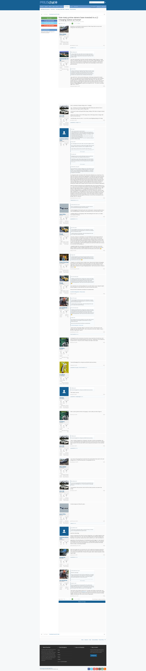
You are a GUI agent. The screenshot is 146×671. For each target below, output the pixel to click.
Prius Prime (53, 9)
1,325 (61, 239)
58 (66, 219)
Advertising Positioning (43, 668)
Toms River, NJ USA (65, 270)
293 (61, 39)
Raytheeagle (78, 396)
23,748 (61, 380)
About (59, 652)
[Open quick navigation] (104, 14)
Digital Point (50, 668)
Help (90, 639)
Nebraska (66, 122)
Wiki (50, 6)
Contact (59, 659)
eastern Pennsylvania (65, 382)
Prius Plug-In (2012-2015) (60, 9)
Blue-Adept (63, 34)
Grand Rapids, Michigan (64, 474)
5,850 (61, 403)
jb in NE (71, 47)
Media (46, 6)
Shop (54, 6)
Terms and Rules (95, 639)
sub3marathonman (64, 139)
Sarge (77, 122)
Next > (79, 23)
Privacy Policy (101, 639)
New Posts (67, 9)
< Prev (64, 23)
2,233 (61, 121)
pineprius (62, 557)
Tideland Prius (73, 200)
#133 (104, 414)
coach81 (78, 21)
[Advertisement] (87, 36)
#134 (104, 445)
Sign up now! (49, 18)
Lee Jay (62, 397)
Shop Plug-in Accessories (45, 9)
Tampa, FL (66, 314)
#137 (104, 521)
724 (61, 267)
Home (82, 639)
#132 (104, 394)
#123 (104, 120)
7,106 (61, 353)
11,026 (61, 65)
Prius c (61, 6)
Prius (71, 6)
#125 (104, 216)
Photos (59, 657)
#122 (104, 86)
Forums (41, 6)
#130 (104, 342)
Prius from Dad (64, 262)
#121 (104, 45)
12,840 (61, 219)
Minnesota (66, 221)
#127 (104, 268)
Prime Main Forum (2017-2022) (68, 21)
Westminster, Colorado (64, 405)
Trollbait (62, 374)
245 (61, 562)
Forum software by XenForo (49, 669)
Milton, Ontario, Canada (64, 241)
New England (66, 66)
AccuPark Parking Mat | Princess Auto (77, 291)
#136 (104, 490)
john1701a (63, 214)
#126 (104, 250)
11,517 (61, 313)
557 (61, 145)
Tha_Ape (76, 367)
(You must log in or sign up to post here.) (98, 599)
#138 (104, 545)
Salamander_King (64, 59)
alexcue (71, 523)
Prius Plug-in (66, 6)
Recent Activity (73, 9)
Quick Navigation (64, 661)
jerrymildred (72, 122)
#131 (104, 365)
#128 (104, 293)
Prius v (57, 6)
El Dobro (62, 348)
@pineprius (84, 591)
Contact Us (86, 639)
